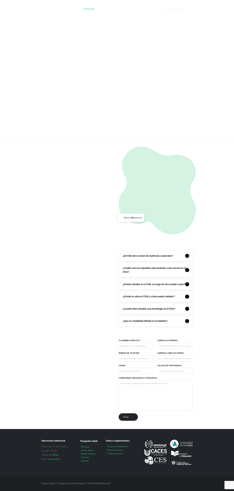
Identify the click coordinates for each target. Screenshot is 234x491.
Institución (88, 7)
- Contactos (84, 461)
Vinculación (135, 7)
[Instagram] (181, 6)
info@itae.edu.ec (53, 459)
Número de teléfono (129, 353)
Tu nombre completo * (130, 341)
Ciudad (122, 366)
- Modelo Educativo (87, 454)
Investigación (117, 7)
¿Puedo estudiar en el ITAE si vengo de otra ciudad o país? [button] (154, 284)
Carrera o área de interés (170, 353)
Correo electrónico (167, 341)
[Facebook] (166, 6)
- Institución (84, 447)
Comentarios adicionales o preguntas (138, 378)
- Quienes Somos (86, 450)
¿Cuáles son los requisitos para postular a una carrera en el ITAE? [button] (154, 270)
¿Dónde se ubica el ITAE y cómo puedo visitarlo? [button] (149, 296)
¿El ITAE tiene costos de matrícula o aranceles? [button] (148, 256)
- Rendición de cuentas (114, 450)
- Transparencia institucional (117, 447)
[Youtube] (176, 6)
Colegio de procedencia (169, 366)
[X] (171, 6)
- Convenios (84, 457)
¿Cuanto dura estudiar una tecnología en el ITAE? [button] (149, 308)
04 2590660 (53, 455)
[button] (189, 6)
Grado (102, 7)
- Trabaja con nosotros (114, 454)
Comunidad (152, 7)
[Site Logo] (55, 6)
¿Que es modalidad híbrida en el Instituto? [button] (145, 321)
